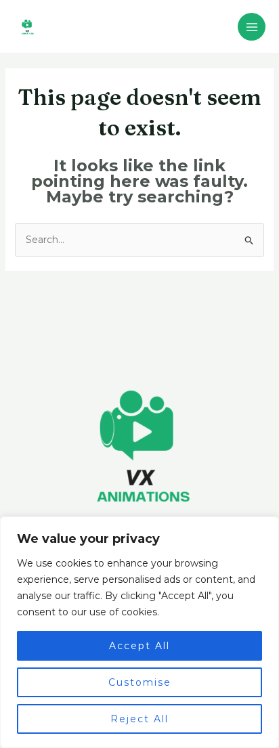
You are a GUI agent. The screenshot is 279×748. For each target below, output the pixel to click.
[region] (139, 632)
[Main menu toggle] (251, 27)
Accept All (139, 646)
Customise (139, 682)
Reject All (139, 719)
